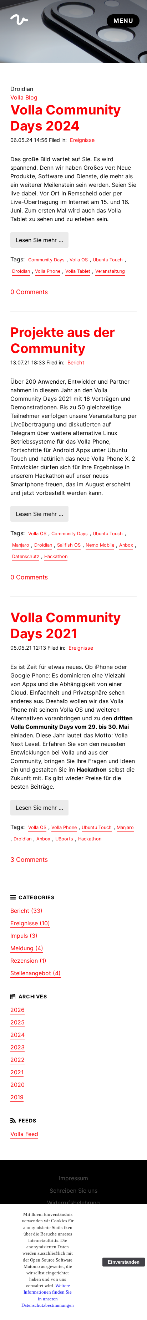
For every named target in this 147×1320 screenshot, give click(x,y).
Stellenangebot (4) (35, 973)
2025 (17, 1022)
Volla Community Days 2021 (65, 625)
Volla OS (79, 259)
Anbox (126, 545)
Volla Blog (23, 97)
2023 (17, 1047)
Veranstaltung (110, 271)
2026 (17, 1009)
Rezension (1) (28, 960)
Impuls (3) (23, 935)
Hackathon (55, 556)
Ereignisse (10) (30, 923)
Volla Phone (47, 271)
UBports (64, 838)
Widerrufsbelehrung (73, 1202)
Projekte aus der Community (62, 340)
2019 (17, 1097)
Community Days (46, 259)
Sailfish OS (69, 545)
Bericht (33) (26, 910)
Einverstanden (124, 1262)
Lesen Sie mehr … (39, 240)
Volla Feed (24, 1133)
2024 (17, 1034)
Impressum (73, 1178)
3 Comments (29, 859)
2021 (17, 1072)
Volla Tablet (77, 271)
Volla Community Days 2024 (65, 118)
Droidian (21, 271)
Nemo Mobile (100, 545)
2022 (17, 1059)
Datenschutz (25, 556)
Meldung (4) (26, 948)
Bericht (75, 362)
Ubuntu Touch (108, 259)
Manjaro (20, 545)
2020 (17, 1084)
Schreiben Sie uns (73, 1190)
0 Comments (29, 292)
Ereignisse (82, 140)
